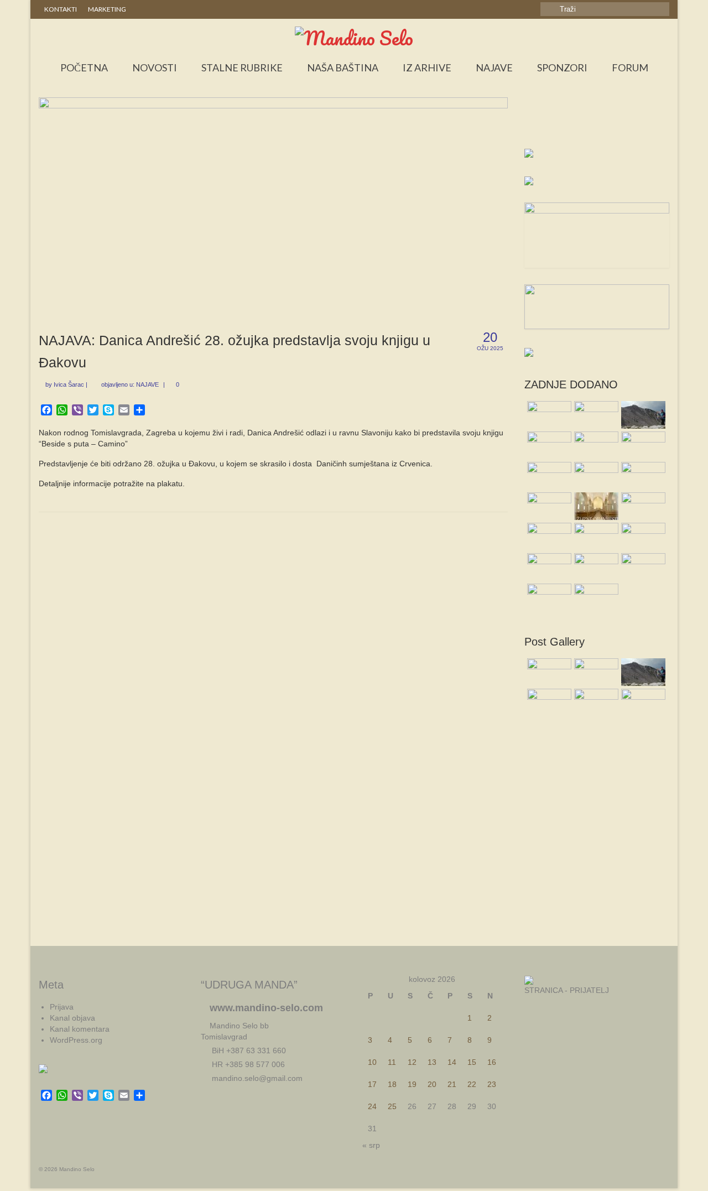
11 (392, 1062)
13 (432, 1062)
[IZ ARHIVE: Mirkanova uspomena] (547, 536)
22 (471, 1084)
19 (412, 1084)
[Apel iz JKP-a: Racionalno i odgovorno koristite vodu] (641, 567)
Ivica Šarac (69, 384)
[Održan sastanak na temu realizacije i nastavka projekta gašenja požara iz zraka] (594, 415)
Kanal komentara (80, 1028)
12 (412, 1062)
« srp (371, 1145)
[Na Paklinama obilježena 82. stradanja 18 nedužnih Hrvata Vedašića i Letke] (594, 597)
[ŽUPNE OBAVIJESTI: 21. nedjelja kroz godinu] (594, 506)
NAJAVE (147, 384)
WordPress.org (76, 1040)
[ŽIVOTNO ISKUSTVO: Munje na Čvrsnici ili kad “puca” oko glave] (641, 415)
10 (372, 1062)
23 (491, 1084)
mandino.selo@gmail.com (256, 1078)
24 (372, 1106)
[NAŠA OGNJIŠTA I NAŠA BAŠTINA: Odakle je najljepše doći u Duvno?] (641, 506)
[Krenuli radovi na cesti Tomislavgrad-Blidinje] (641, 445)
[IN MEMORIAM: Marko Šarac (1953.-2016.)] (547, 597)
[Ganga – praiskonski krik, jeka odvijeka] (594, 476)
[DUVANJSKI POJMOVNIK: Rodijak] (547, 445)
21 (451, 1084)
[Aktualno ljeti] (594, 445)
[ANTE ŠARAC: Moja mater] (594, 536)
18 (392, 1084)
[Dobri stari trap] (547, 506)
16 (491, 1062)
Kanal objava (72, 1017)
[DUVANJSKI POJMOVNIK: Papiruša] (594, 567)
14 (451, 1062)
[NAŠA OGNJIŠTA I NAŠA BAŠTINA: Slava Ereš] (547, 415)
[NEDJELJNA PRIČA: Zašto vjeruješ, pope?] (641, 536)
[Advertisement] (597, 125)
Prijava (62, 1006)
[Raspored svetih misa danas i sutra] (547, 567)
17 (372, 1084)
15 (471, 1062)
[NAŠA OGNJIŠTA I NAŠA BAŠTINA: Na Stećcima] (547, 476)
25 (392, 1106)
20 (432, 1084)
